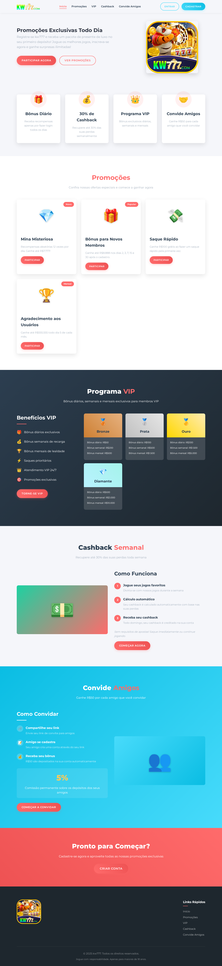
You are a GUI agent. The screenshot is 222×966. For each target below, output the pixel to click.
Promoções (79, 6)
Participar (32, 260)
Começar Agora (132, 645)
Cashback (107, 6)
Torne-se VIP (32, 493)
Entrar (169, 6)
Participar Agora (36, 60)
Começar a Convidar (39, 807)
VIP (93, 6)
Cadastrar (193, 6)
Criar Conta (111, 868)
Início (63, 6)
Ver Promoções (78, 60)
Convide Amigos (130, 6)
